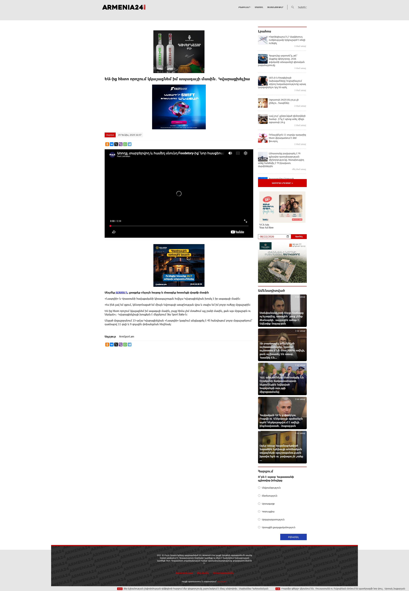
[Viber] (121, 144)
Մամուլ (259, 7)
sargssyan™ (222, 581)
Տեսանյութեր (275, 7)
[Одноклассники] (107, 144)
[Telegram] (129, 144)
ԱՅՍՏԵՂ (121, 292)
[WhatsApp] (125, 144)
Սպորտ (110, 134)
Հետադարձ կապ (184, 572)
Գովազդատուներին (223, 572)
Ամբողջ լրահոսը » (282, 183)
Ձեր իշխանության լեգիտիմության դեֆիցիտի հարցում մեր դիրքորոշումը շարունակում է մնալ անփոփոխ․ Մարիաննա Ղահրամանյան (162, 588)
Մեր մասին (203, 572)
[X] (116, 144)
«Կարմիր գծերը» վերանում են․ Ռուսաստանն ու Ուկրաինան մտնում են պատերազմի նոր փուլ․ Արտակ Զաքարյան (309, 588)
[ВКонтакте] (112, 144)
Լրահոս (264, 31)
